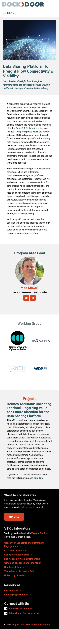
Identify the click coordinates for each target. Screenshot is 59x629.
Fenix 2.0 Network (25, 128)
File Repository (12, 590)
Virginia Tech (38, 533)
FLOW (46, 131)
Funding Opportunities (16, 594)
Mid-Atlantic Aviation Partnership (22, 559)
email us (38, 478)
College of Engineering (17, 554)
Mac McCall (30, 288)
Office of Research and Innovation (23, 563)
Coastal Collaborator (15, 550)
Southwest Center (14, 567)
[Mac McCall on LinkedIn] (33, 298)
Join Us (13, 516)
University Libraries (15, 575)
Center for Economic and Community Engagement (24, 545)
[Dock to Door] (22, 4)
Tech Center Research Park (19, 571)
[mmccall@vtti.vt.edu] (26, 298)
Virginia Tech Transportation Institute (31, 624)
